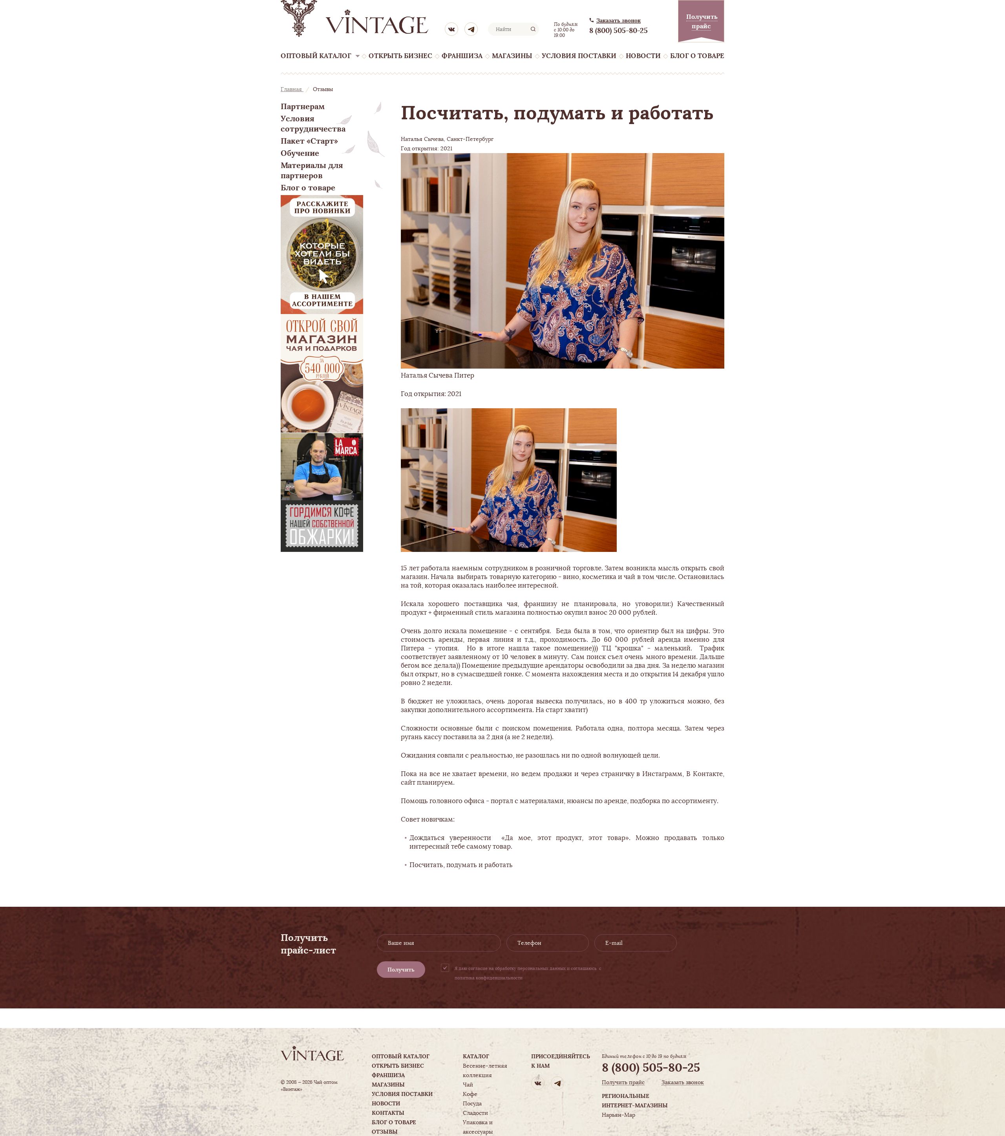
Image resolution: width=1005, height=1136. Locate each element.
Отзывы (385, 1131)
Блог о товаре (697, 56)
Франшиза (462, 56)
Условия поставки (579, 56)
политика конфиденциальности (489, 978)
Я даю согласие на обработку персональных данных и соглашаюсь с (528, 973)
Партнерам (303, 106)
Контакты (388, 1112)
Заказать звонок (618, 21)
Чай (468, 1084)
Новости (643, 56)
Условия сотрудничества (313, 123)
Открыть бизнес (400, 56)
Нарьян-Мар (618, 1114)
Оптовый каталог (316, 56)
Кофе (470, 1094)
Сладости (475, 1112)
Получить (401, 969)
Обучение (300, 153)
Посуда (472, 1103)
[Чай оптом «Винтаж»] (355, 18)
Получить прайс (623, 1082)
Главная (292, 89)
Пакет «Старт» (309, 141)
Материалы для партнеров (312, 170)
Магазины (512, 56)
